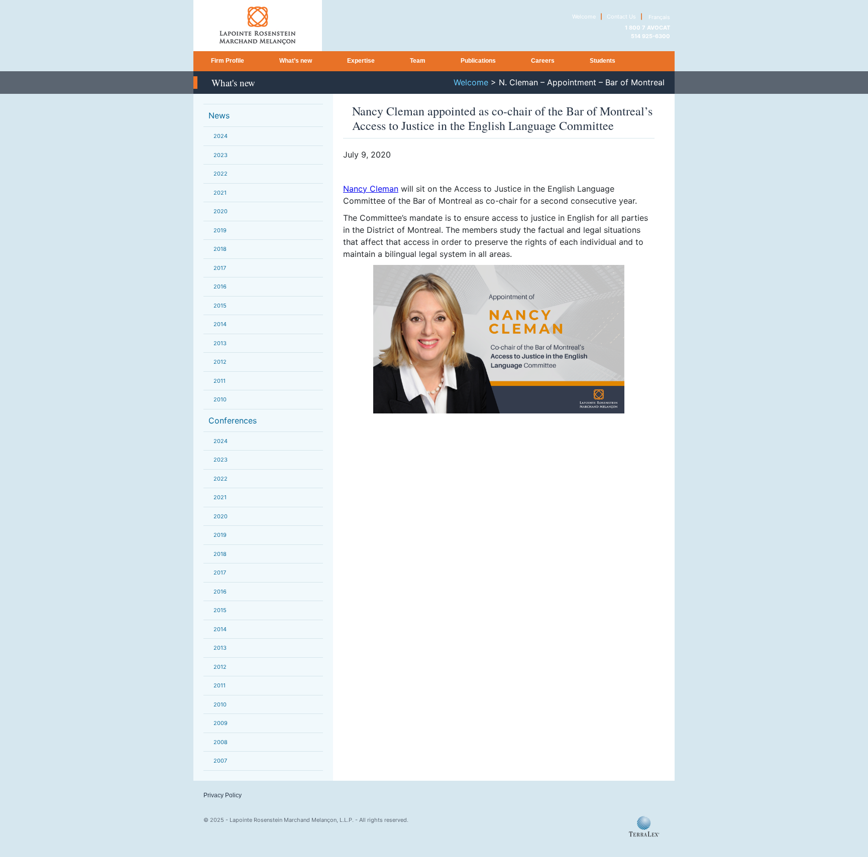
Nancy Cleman (370, 189)
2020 (220, 211)
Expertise (361, 60)
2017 (219, 267)
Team (417, 60)
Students (602, 60)
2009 (220, 723)
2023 (220, 155)
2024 (220, 135)
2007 (220, 760)
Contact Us (621, 16)
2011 (219, 380)
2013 (220, 343)
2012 (220, 361)
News (219, 115)
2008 (220, 742)
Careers (543, 60)
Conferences (232, 420)
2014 (220, 324)
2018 (220, 248)
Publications (478, 60)
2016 (220, 286)
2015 (220, 305)
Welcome (584, 16)
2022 (220, 173)
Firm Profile (227, 60)
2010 (220, 399)
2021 (220, 192)
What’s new (295, 60)
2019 (220, 230)
